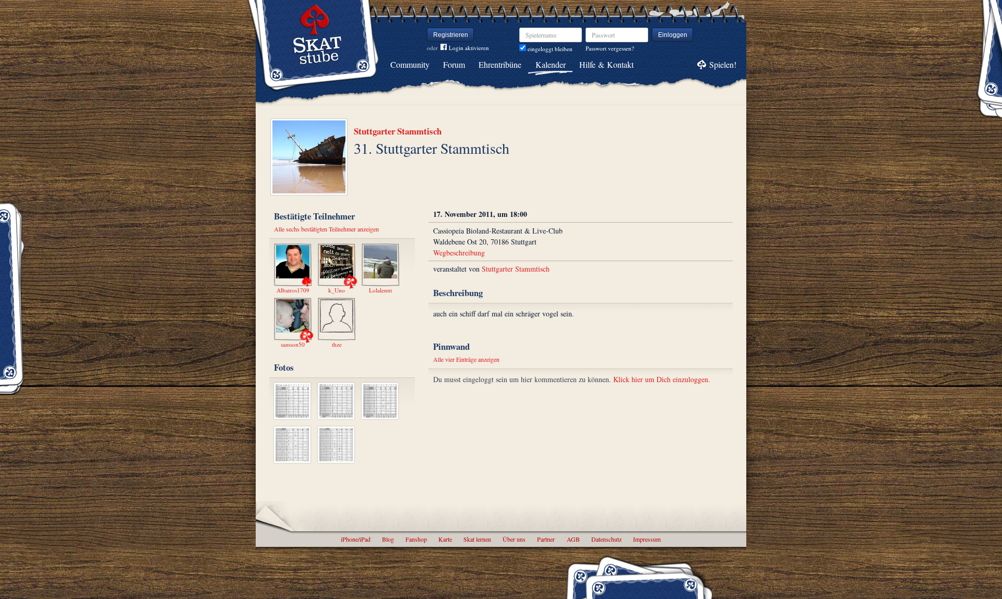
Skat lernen (477, 539)
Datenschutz (606, 539)
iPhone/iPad (356, 539)
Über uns (514, 539)
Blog (388, 539)
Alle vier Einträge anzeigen (466, 359)
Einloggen (672, 35)
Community (410, 64)
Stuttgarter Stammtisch (398, 131)
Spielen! (722, 64)
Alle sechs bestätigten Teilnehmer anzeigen (326, 229)
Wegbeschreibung (459, 253)
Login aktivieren (469, 48)
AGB (573, 539)
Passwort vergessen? (610, 48)
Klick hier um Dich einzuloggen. (661, 379)
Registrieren (450, 35)
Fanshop (416, 539)
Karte (445, 539)
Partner (546, 539)
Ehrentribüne (500, 64)
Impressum (647, 539)
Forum (454, 64)
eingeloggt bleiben (549, 49)
